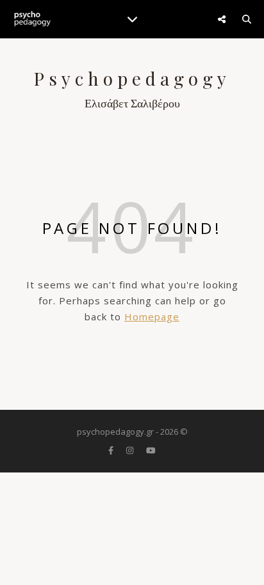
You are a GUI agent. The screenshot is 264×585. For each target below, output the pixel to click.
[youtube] (151, 450)
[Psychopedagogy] (32, 19)
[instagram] (130, 450)
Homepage (151, 316)
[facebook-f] (111, 450)
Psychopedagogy (132, 79)
